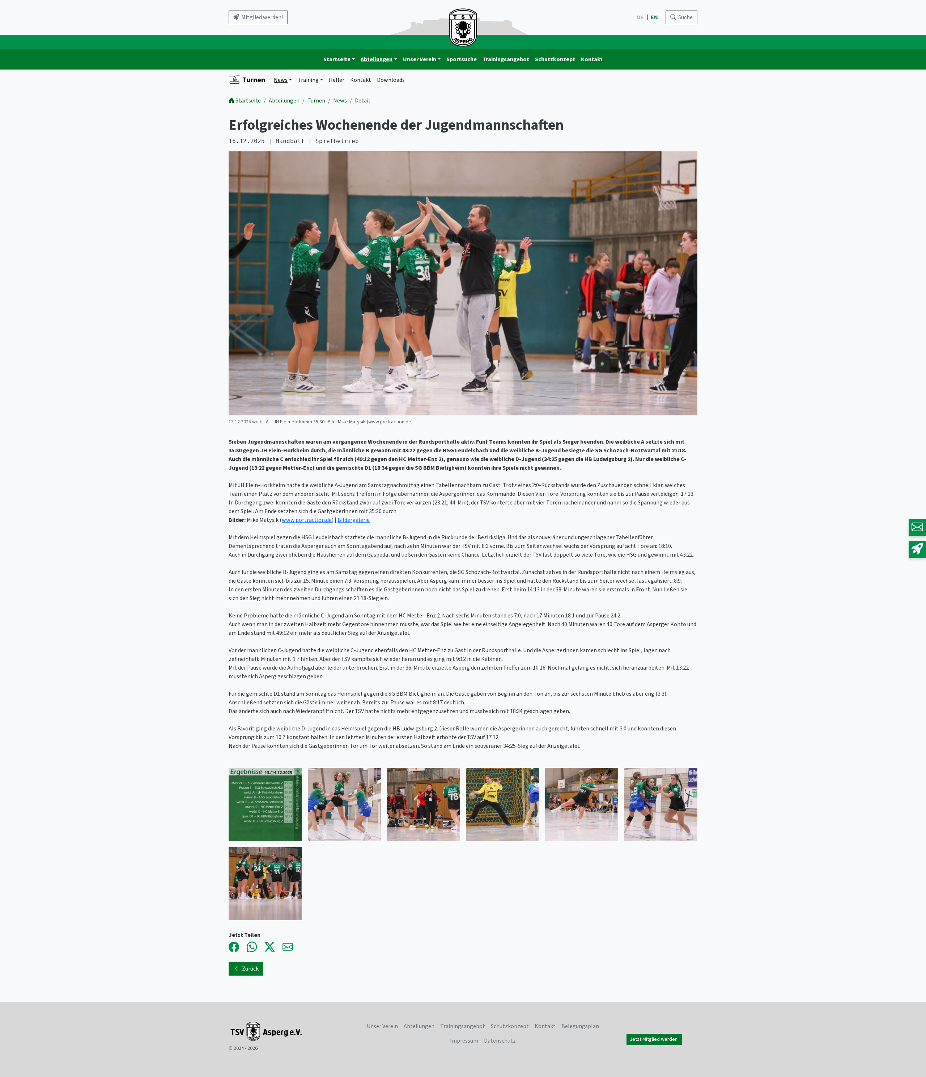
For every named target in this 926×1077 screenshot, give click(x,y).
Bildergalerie (353, 520)
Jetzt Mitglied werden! (654, 1039)
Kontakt (592, 59)
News (281, 80)
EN (655, 17)
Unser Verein (419, 59)
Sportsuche (461, 59)
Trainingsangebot (506, 59)
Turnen (253, 80)
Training (308, 80)
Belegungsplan (580, 1026)
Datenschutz (500, 1041)
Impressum (464, 1041)
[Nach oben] (900, 1051)
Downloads (391, 80)
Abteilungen (376, 59)
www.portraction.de (307, 520)
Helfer (336, 80)
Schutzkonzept (555, 59)
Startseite (337, 59)
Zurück (250, 969)
